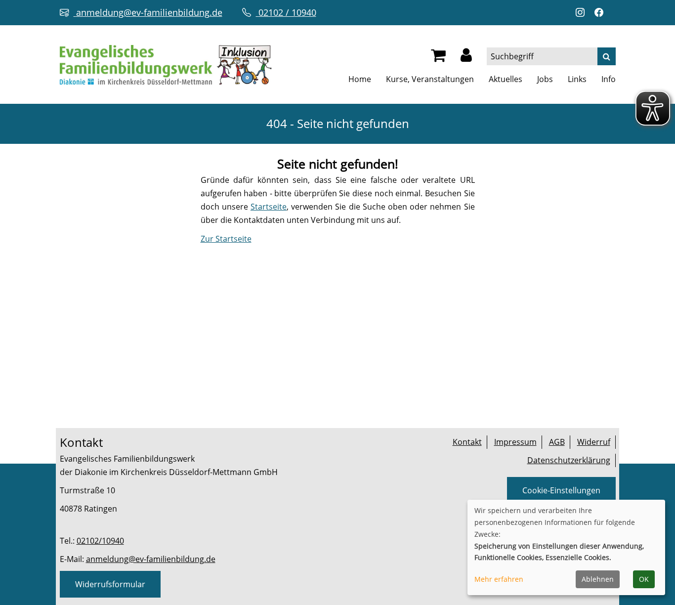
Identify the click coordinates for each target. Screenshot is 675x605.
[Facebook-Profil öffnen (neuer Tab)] (601, 12)
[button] (466, 57)
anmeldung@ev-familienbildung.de (150, 559)
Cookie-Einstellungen (561, 490)
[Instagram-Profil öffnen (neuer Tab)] (583, 12)
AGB (557, 441)
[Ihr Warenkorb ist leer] (438, 57)
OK (644, 579)
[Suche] (606, 56)
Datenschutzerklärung (568, 460)
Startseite (269, 206)
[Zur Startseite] (166, 63)
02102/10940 (100, 540)
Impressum (515, 441)
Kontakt (467, 441)
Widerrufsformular (110, 584)
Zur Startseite (226, 238)
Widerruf (593, 441)
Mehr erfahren (498, 579)
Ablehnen (598, 579)
